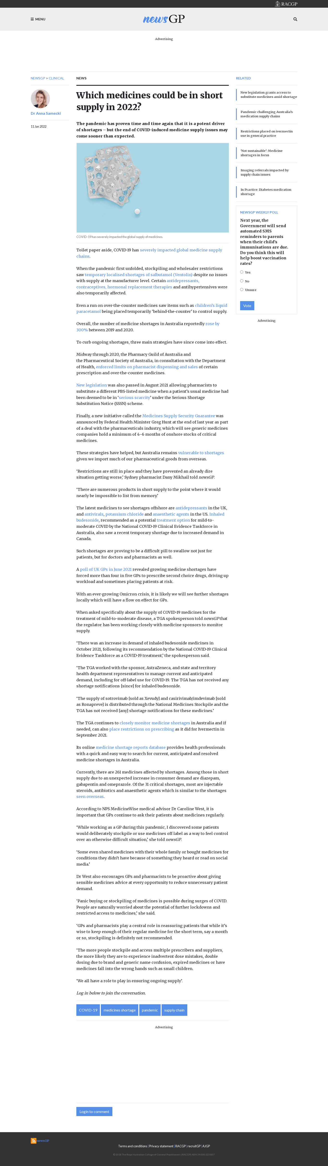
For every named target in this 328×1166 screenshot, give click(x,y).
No (247, 281)
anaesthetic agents (171, 514)
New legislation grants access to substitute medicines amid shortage (269, 94)
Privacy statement (161, 1146)
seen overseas (90, 796)
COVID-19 (88, 1010)
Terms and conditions (132, 1146)
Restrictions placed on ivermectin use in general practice (267, 133)
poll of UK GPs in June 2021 (106, 569)
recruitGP (194, 1146)
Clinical (56, 78)
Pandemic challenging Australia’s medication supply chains (267, 114)
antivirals (94, 514)
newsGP (38, 78)
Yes (247, 272)
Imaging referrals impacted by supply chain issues (265, 172)
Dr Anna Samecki (46, 113)
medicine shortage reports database (131, 747)
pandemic (150, 1010)
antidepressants (191, 508)
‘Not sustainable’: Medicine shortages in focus (262, 153)
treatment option (173, 520)
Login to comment (94, 1111)
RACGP (180, 1146)
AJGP (206, 1146)
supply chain (174, 1010)
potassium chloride (124, 514)
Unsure (250, 290)
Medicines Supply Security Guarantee (178, 415)
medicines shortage (120, 1010)
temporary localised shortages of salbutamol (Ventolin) (139, 274)
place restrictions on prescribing (141, 729)
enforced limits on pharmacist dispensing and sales (147, 366)
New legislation (91, 385)
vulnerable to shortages (201, 452)
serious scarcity (134, 397)
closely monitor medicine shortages (155, 722)
